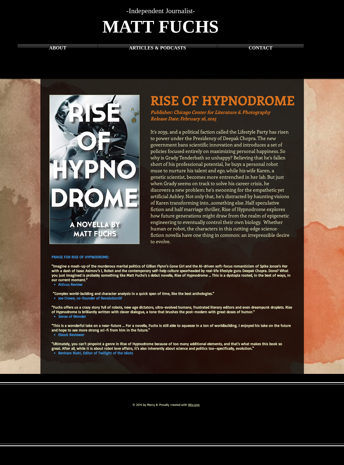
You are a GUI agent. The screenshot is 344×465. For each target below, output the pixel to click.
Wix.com (194, 405)
